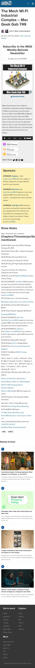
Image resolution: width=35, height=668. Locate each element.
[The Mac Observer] (6, 3)
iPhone (21, 623)
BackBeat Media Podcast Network (13, 427)
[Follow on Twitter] (14, 160)
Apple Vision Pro (8, 642)
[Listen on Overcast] (10, 150)
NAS (4, 432)
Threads (5, 623)
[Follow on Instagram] (19, 160)
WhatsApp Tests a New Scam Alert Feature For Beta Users (16, 512)
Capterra (15, 176)
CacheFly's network (8, 424)
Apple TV (6, 648)
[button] (28, 3)
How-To (21, 616)
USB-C (10, 432)
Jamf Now (15, 205)
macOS (5, 654)
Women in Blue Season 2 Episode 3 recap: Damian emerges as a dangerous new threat (15, 591)
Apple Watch (7, 645)
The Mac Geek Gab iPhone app (12, 412)
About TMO (6, 629)
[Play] (5, 138)
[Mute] (25, 138)
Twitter (5, 613)
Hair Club (15, 189)
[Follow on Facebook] (16, 160)
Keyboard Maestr (21, 275)
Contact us (6, 626)
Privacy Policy (7, 632)
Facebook (6, 616)
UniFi (14, 343)
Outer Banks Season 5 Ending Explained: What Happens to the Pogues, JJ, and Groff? (16, 473)
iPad (20, 626)
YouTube (6, 620)
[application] (17, 138)
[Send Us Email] (22, 160)
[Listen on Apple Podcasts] (10, 145)
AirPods (21, 629)
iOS (4, 651)
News (20, 613)
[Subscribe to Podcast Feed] (10, 155)
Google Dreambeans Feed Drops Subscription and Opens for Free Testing (16, 551)
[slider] (29, 138)
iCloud (5, 657)
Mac (20, 620)
